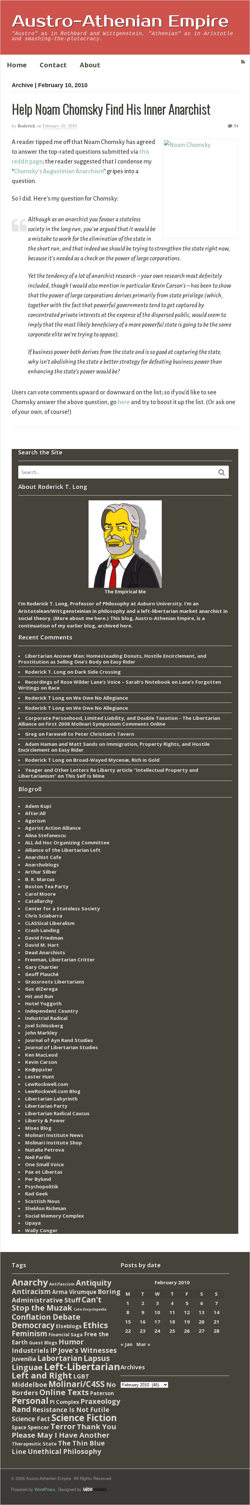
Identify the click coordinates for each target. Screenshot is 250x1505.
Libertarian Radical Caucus (57, 1113)
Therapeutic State (34, 1444)
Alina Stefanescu (45, 835)
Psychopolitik (41, 1186)
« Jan (126, 1344)
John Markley (41, 1032)
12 (187, 1312)
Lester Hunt (39, 1076)
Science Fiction (84, 1417)
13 (201, 1312)
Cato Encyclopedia (90, 1309)
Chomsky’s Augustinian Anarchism (59, 171)
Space (19, 1427)
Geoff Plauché (42, 974)
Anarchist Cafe (43, 857)
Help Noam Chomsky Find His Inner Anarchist (111, 108)
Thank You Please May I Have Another (64, 1430)
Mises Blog (38, 1128)
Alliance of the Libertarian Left (63, 850)
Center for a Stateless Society (62, 908)
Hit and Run (39, 996)
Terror (63, 1426)
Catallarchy (39, 901)
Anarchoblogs (42, 864)
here (124, 402)
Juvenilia (24, 1359)
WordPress (45, 1489)
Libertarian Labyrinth (51, 1098)
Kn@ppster (39, 1069)
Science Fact (31, 1419)
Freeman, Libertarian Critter (60, 959)
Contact (53, 64)
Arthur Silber (41, 871)
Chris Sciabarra (43, 915)
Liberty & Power (45, 1120)
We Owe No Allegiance (100, 697)
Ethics (95, 1324)
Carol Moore (40, 894)
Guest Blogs (43, 1343)
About (90, 64)
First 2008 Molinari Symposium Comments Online (105, 723)
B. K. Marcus (40, 879)
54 (235, 125)
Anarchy (30, 1282)
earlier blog (81, 625)
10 (157, 1312)
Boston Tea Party (46, 886)
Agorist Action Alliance (53, 828)
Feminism (29, 1333)
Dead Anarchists (45, 952)
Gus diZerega (41, 988)
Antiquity (93, 1283)
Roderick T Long (44, 697)
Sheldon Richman (45, 1208)
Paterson (102, 1393)
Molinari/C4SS (77, 1384)
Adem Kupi (38, 806)
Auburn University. (160, 603)
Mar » (143, 1344)
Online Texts (64, 1392)
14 (216, 1312)
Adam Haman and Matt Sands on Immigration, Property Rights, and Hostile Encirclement (114, 747)
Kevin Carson (41, 1062)
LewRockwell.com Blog (52, 1091)
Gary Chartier (42, 967)
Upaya (33, 1223)
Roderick (26, 125)
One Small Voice (44, 1164)
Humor (71, 1341)
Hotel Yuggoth (43, 1003)
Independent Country (51, 1011)
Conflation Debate (46, 1317)
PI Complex (64, 1402)
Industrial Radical (46, 1018)
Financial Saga (66, 1334)
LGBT (81, 1376)
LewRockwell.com (46, 1084)
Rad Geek (36, 1193)
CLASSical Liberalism (50, 923)
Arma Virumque (74, 1292)
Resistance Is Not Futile (70, 1409)
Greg (31, 734)
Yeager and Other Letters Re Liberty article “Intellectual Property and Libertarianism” (108, 773)
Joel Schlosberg (44, 1025)
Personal (30, 1400)
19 (187, 1321)
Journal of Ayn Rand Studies (59, 1040)
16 (143, 1321)
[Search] (221, 472)
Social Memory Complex (54, 1215)
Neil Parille (38, 1157)
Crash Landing (42, 930)
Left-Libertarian (82, 1366)
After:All (35, 813)
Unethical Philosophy (64, 1451)
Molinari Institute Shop (53, 1142)
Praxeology (100, 1401)
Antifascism (62, 1284)
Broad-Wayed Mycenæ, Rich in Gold (116, 760)
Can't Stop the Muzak (57, 1303)
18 (172, 1321)
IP (53, 1350)
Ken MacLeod (41, 1054)
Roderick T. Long (45, 671)
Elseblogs (69, 1326)
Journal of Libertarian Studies (61, 1047)
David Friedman (44, 937)
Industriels (30, 1350)
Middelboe (29, 1384)
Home (17, 64)
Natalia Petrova (44, 1149)
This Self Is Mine (84, 775)
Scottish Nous (42, 1201)
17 (157, 1321)
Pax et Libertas (43, 1171)
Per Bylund (38, 1179)
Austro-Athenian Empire (120, 21)
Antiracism (31, 1291)
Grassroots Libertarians (54, 981)
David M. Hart (42, 945)
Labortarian (59, 1358)
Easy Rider (122, 661)
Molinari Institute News (54, 1135)
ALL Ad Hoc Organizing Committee (67, 842)
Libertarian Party (46, 1105)
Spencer (38, 1427)
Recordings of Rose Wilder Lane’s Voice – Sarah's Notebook (97, 682)
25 (172, 1330)
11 (172, 1312)
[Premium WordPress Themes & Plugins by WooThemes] (95, 1489)
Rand (21, 1409)
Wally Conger (41, 1230)
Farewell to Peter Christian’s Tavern (90, 734)
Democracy (33, 1325)
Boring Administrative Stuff (66, 1295)
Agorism (35, 820)
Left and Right (42, 1375)
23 (143, 1330)
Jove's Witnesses (87, 1350)
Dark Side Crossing (98, 671)
